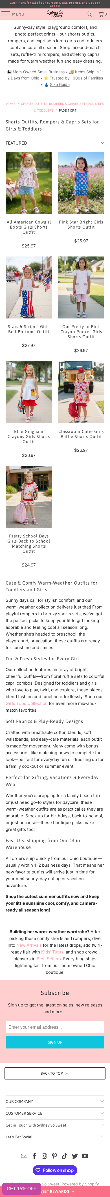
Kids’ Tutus (52, 952)
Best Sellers (49, 958)
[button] (55, 1191)
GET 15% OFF (21, 1188)
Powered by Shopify (80, 1183)
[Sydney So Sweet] (55, 14)
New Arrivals (29, 945)
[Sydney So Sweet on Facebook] (34, 1156)
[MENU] (3, 14)
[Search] (89, 14)
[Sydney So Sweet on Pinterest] (54, 1156)
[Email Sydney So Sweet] (24, 1156)
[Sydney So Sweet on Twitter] (75, 1156)
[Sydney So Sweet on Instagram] (44, 1156)
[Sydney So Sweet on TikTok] (65, 1156)
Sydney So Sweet (43, 1183)
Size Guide (60, 84)
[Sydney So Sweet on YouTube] (85, 1156)
